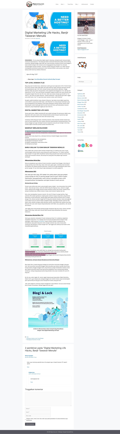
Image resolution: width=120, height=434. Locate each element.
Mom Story (80, 123)
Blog (76, 4)
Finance (79, 117)
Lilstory (79, 121)
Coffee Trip (80, 106)
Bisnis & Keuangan (82, 100)
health (79, 119)
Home (57, 4)
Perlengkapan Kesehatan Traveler (33, 339)
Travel (79, 132)
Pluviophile (80, 127)
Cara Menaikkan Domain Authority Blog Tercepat (47, 79)
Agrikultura (80, 93)
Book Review (81, 104)
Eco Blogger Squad (82, 110)
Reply (28, 367)
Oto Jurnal (80, 125)
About (62, 4)
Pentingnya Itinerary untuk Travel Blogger (35, 338)
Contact (92, 4)
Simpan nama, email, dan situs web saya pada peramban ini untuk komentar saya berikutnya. (47, 419)
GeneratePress (69, 432)
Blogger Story (81, 102)
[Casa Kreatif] (81, 153)
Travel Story (70, 4)
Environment (81, 115)
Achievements (85, 4)
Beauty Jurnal (81, 98)
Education (80, 113)
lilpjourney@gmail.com (83, 49)
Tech (27, 336)
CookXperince (81, 108)
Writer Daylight (29, 355)
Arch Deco (80, 96)
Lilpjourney (31, 372)
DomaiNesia (41, 221)
